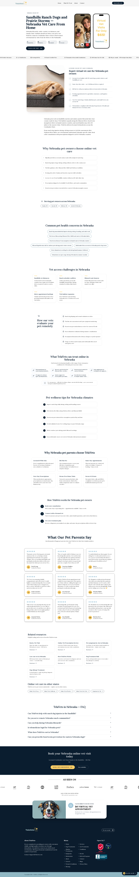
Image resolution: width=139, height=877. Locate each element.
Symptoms (69, 853)
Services (82, 844)
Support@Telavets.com (35, 854)
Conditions (83, 849)
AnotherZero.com (73, 795)
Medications (69, 856)
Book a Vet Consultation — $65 (62, 767)
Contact (82, 3)
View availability (82, 767)
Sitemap (68, 866)
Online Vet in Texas (34, 691)
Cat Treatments (84, 846)
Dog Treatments (70, 846)
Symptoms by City (97, 691)
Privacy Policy (83, 864)
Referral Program (85, 856)
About (76, 3)
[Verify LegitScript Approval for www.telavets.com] (108, 848)
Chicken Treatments (69, 850)
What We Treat (68, 3)
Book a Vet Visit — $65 (35, 48)
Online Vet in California (49, 691)
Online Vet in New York (81, 691)
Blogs (81, 861)
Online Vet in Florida (66, 691)
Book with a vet (118, 3)
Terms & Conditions (71, 864)
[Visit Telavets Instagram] (112, 830)
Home (59, 3)
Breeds (82, 853)
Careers (68, 861)
